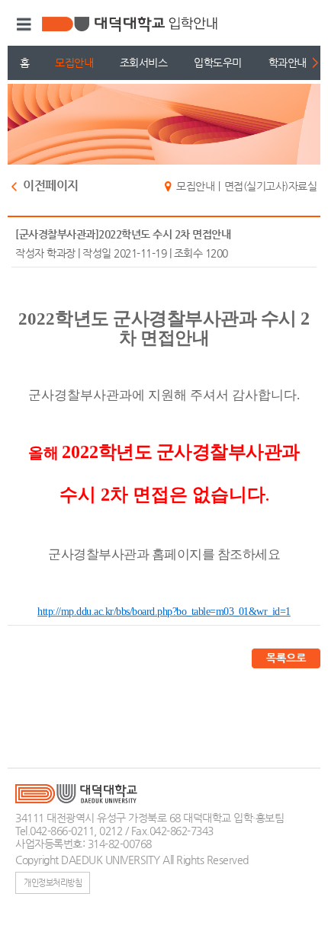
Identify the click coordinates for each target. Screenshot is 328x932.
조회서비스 (144, 62)
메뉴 (22, 24)
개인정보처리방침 (53, 882)
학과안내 (288, 62)
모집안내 (74, 62)
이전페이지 (51, 186)
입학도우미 (218, 62)
